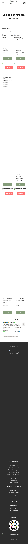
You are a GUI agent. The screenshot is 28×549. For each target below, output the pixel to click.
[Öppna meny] (3, 3)
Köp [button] (8, 184)
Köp (8, 58)
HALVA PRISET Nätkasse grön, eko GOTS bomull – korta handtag (7, 302)
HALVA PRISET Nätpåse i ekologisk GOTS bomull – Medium (7, 81)
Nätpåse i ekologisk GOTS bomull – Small (20, 50)
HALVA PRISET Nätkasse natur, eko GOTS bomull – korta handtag (20, 302)
